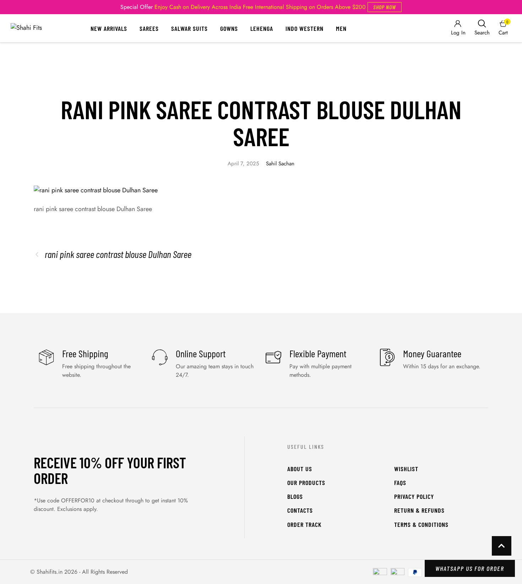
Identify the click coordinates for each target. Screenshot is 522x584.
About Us (299, 469)
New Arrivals (109, 28)
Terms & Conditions (421, 524)
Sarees (149, 28)
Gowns (229, 28)
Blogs (295, 496)
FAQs (400, 482)
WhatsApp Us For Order (469, 568)
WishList (406, 469)
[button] (385, 7)
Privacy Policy (414, 496)
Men (341, 28)
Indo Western (304, 28)
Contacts (300, 510)
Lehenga (261, 28)
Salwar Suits (189, 28)
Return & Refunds (419, 510)
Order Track (304, 524)
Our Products (306, 482)
